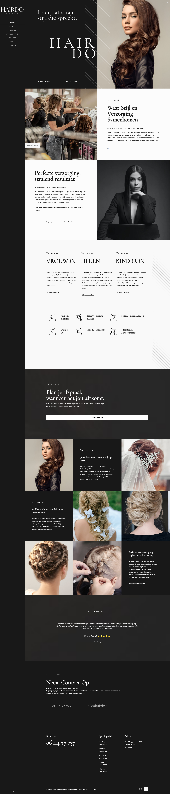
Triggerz (93, 789)
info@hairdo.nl (97, 705)
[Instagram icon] (13, 791)
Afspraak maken (44, 81)
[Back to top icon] (146, 789)
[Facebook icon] (11, 791)
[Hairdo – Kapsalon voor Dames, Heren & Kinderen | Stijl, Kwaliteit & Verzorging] (12, 10)
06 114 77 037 (71, 81)
